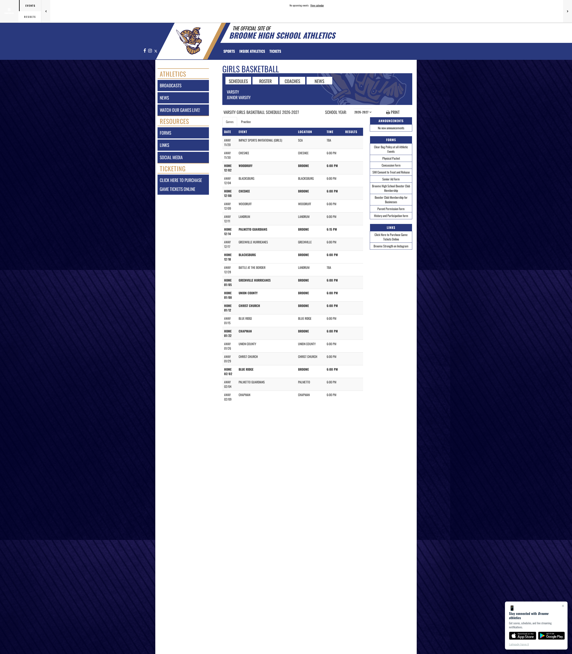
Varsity (233, 92)
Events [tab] (30, 5)
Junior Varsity (239, 97)
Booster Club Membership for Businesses (391, 199)
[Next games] (567, 11)
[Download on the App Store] (522, 636)
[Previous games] (45, 11)
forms (165, 133)
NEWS (319, 81)
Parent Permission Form (391, 208)
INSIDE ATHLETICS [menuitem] (252, 51)
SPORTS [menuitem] (229, 51)
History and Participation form (391, 215)
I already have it (519, 644)
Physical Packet (391, 158)
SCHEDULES (238, 81)
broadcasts (170, 85)
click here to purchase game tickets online (181, 184)
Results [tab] (30, 17)
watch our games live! (180, 110)
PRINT (395, 112)
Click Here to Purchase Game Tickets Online (391, 236)
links (164, 145)
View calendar (317, 5)
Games (229, 121)
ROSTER (265, 81)
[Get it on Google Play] (551, 636)
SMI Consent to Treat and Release (391, 172)
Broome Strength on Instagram (391, 246)
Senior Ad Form (391, 179)
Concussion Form (391, 165)
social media (171, 157)
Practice (246, 121)
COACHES (292, 81)
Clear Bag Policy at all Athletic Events (391, 149)
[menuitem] (275, 51)
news (164, 97)
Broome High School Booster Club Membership (391, 188)
